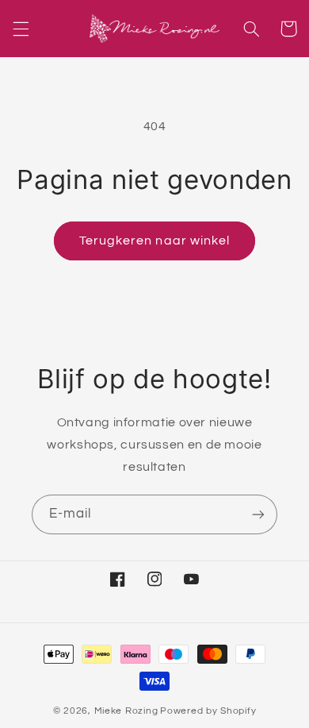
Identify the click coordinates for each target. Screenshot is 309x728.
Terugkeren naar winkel (154, 240)
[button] (20, 28)
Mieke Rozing (126, 711)
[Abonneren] (258, 514)
